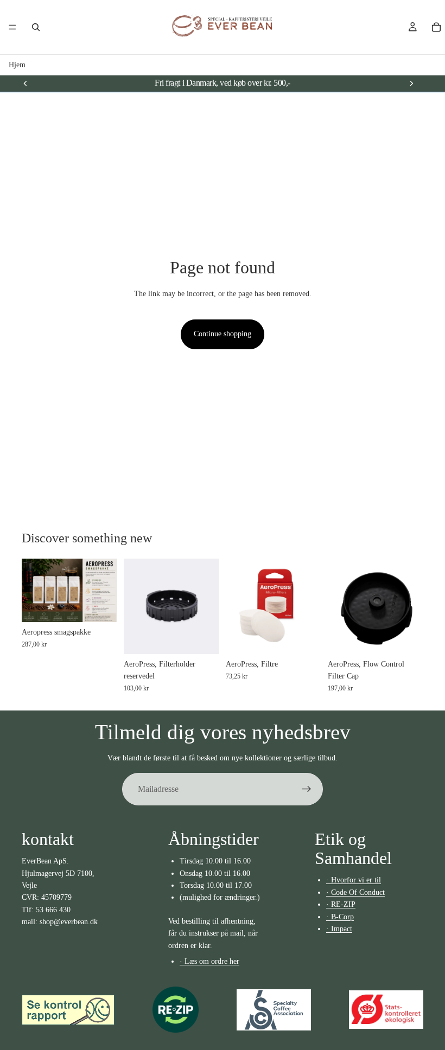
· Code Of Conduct (355, 892)
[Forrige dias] (25, 83)
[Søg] (36, 27)
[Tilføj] (406, 637)
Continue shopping (222, 334)
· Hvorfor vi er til (353, 880)
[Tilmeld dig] (306, 789)
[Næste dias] (411, 83)
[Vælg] (100, 605)
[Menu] (12, 27)
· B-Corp (340, 916)
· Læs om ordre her (209, 961)
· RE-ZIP (340, 904)
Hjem (17, 65)
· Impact (339, 929)
